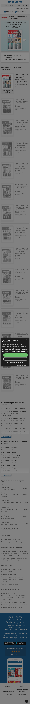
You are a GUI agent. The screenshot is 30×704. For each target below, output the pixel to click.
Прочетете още (23, 351)
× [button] (26, 339)
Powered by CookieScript (22, 365)
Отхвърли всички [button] (15, 359)
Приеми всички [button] (15, 355)
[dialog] (15, 352)
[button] (15, 362)
